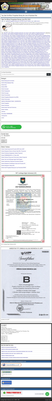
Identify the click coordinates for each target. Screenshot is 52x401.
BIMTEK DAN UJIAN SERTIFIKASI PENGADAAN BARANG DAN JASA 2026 (17, 351)
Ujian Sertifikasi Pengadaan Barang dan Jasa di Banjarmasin (22, 36)
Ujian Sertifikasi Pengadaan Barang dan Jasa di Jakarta (16, 39)
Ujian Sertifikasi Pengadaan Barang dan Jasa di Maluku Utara (17, 49)
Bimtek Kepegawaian (6, 90)
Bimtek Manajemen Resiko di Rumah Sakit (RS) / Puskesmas (14, 151)
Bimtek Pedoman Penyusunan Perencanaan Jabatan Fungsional (14, 157)
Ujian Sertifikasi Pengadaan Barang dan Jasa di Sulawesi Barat (13, 61)
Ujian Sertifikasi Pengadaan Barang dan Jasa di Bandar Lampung (22, 35)
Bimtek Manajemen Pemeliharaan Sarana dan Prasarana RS (13, 163)
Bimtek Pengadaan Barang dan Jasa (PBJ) (15, 21)
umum (32, 21)
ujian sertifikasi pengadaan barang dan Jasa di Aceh (18, 32)
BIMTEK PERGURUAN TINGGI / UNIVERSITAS (11, 101)
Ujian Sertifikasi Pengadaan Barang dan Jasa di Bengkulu (19, 38)
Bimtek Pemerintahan (6, 95)
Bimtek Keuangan (5, 93)
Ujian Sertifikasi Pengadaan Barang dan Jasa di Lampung (19, 48)
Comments (37, 21)
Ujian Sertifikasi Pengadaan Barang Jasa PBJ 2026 (16, 19)
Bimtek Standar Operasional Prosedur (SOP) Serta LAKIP (13, 149)
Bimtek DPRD (4, 86)
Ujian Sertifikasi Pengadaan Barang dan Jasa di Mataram (17, 52)
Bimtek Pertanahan (5, 105)
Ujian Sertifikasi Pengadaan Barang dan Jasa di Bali (18, 34)
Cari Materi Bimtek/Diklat (6, 72)
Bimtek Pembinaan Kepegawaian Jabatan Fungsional (12, 153)
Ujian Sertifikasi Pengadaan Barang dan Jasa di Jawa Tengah (37, 40)
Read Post (48, 32)
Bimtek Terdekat (27, 21)
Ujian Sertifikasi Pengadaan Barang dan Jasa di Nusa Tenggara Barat (18, 53)
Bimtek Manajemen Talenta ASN (8, 165)
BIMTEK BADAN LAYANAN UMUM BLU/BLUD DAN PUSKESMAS (15, 357)
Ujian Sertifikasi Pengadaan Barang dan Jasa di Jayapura (36, 42)
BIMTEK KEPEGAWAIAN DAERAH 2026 (10, 349)
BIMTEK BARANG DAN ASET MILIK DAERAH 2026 (12, 353)
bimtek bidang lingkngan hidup (7, 82)
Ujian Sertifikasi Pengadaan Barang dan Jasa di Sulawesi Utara (17, 63)
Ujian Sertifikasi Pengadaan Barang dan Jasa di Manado (16, 51)
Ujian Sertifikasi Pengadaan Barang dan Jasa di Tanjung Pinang (21, 65)
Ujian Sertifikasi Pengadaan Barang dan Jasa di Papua (22, 57)
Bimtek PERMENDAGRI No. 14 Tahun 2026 (10, 155)
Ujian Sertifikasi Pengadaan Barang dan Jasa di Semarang (16, 60)
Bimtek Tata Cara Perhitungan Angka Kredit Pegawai (12, 159)
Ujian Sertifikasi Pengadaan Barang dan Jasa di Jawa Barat (13, 40)
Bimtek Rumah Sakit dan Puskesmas (9, 107)
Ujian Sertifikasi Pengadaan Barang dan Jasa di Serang (39, 60)
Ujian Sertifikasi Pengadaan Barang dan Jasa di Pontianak (20, 59)
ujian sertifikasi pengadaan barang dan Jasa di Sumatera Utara (21, 64)
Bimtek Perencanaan (6, 99)
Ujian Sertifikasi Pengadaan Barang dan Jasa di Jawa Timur (13, 42)
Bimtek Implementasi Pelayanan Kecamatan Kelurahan (12, 161)
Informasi (3, 111)
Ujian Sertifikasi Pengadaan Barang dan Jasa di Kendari (16, 45)
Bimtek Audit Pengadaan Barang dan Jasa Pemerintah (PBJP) (14, 167)
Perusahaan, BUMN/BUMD (7, 113)
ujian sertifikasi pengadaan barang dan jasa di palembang (22, 56)
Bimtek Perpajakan (5, 103)
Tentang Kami (4, 115)
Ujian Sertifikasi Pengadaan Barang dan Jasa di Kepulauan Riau (21, 47)
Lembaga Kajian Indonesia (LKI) (8, 1)
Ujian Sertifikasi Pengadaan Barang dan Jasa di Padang (22, 55)
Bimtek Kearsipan (5, 88)
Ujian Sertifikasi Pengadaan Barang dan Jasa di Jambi (38, 39)
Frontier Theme (48, 399)
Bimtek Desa (4, 84)
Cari (48, 74)
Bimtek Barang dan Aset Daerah (8, 80)
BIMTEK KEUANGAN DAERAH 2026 (9, 347)
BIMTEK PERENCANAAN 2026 (8, 355)
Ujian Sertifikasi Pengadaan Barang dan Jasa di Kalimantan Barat (34, 43)
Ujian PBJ (6, 32)
